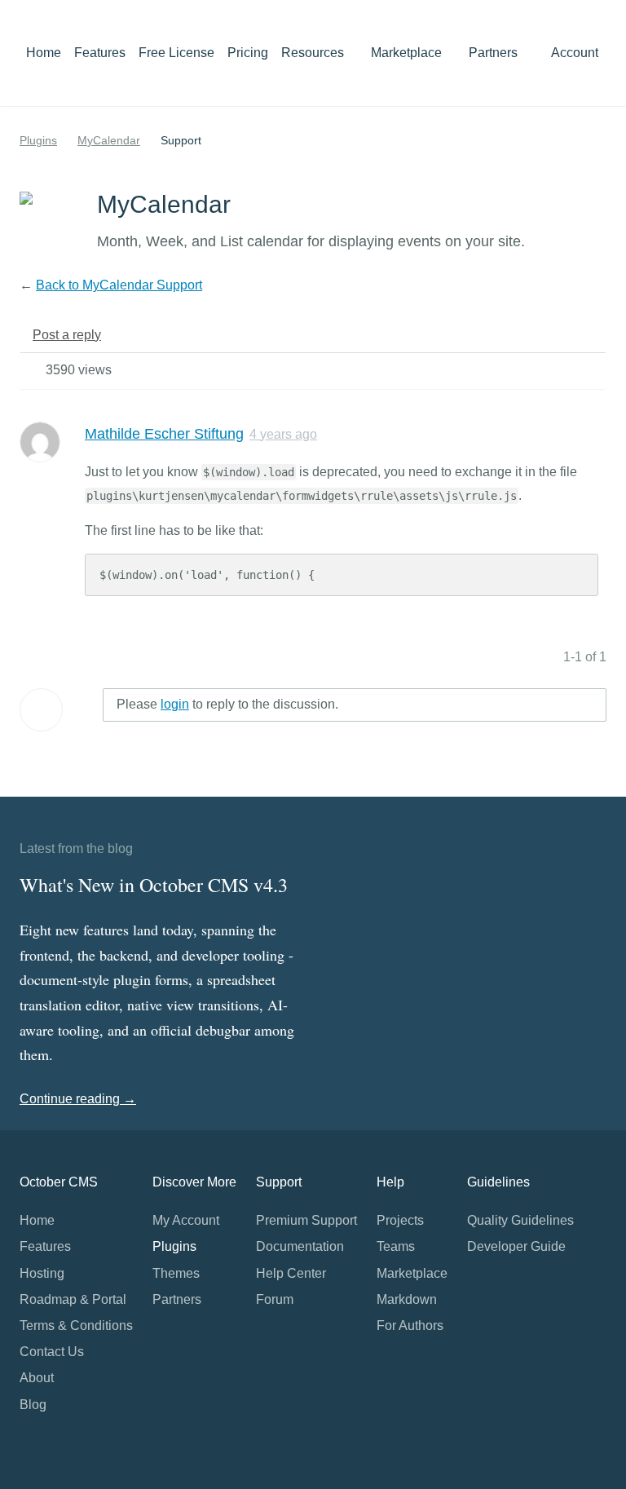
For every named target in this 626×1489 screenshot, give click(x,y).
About (37, 1378)
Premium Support (306, 1220)
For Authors (410, 1325)
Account (576, 53)
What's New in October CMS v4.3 (154, 885)
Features (100, 53)
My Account (185, 1220)
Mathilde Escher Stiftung (164, 434)
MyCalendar (108, 140)
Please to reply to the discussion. (227, 704)
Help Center (291, 1273)
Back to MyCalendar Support (119, 285)
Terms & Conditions (76, 1325)
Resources (314, 53)
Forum (274, 1299)
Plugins (38, 140)
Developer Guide (516, 1246)
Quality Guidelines (520, 1220)
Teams (396, 1246)
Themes (176, 1273)
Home (43, 53)
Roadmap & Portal (73, 1299)
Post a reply (67, 335)
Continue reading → (78, 1099)
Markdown (407, 1299)
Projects (400, 1220)
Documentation (300, 1246)
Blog (33, 1405)
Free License (176, 53)
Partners (493, 53)
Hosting (42, 1273)
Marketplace (408, 53)
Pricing (247, 53)
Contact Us (52, 1352)
